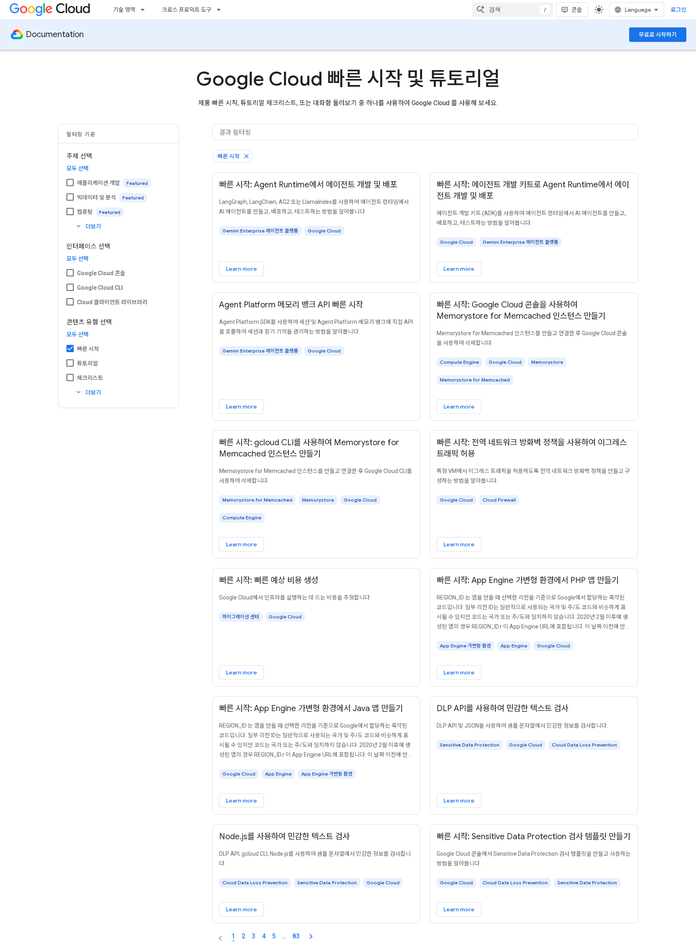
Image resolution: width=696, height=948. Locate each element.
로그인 (678, 9)
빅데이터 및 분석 (96, 197)
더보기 (88, 226)
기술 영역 (124, 9)
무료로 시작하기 (658, 34)
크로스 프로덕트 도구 (186, 9)
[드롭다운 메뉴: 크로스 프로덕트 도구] (221, 9)
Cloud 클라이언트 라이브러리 (112, 302)
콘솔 (577, 9)
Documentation (55, 34)
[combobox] (512, 9)
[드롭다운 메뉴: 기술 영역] (145, 9)
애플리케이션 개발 (98, 183)
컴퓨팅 (85, 212)
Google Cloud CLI (100, 287)
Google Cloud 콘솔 (101, 273)
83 (296, 936)
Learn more (241, 268)
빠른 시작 (88, 349)
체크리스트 (90, 378)
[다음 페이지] (311, 936)
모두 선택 (77, 168)
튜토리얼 (87, 363)
